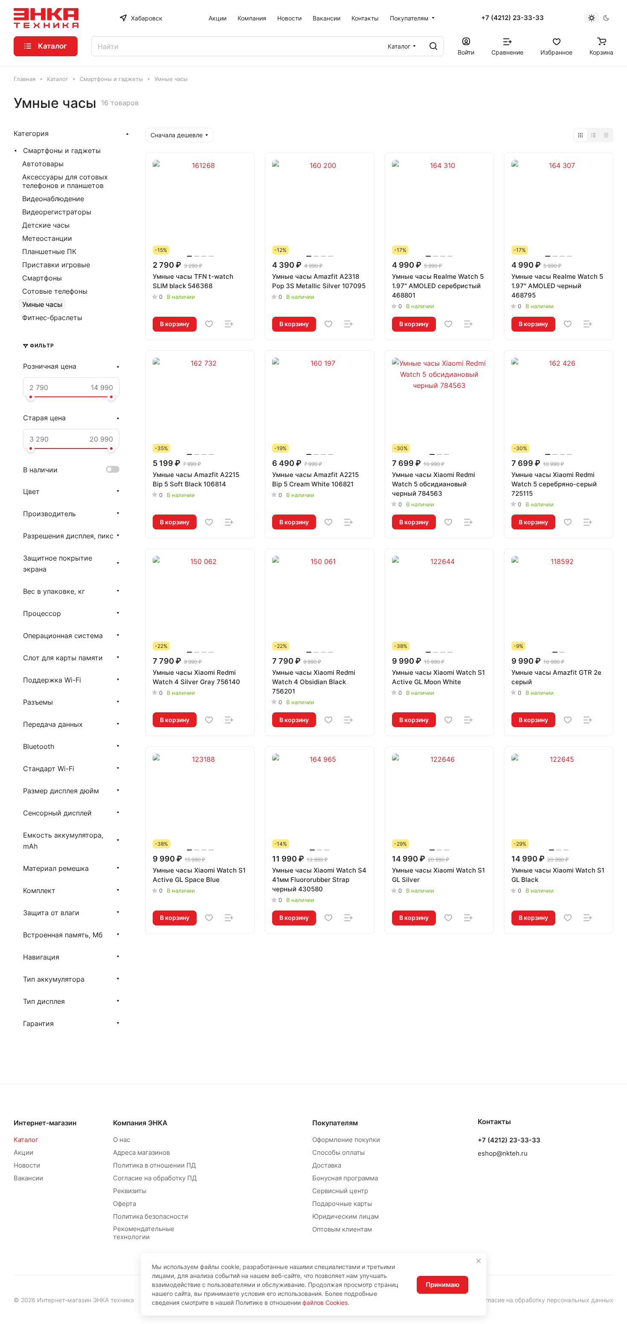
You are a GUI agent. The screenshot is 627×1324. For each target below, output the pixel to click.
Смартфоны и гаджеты (62, 150)
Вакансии (28, 1178)
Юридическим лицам (345, 1216)
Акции (23, 1152)
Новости (27, 1165)
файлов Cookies (325, 1302)
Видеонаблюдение (53, 198)
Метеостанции (47, 238)
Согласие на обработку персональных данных (545, 1300)
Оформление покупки (346, 1140)
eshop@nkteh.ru (503, 1153)
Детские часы (46, 225)
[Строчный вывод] (593, 135)
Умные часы (42, 304)
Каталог (26, 1140)
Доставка (326, 1165)
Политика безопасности (150, 1216)
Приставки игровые (56, 264)
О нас (121, 1140)
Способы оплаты (338, 1152)
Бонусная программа (345, 1178)
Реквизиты (129, 1191)
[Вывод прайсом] (606, 135)
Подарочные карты (342, 1204)
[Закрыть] (478, 1261)
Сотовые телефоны (54, 291)
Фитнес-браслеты (52, 317)
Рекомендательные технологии (143, 1233)
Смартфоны (42, 278)
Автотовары (43, 163)
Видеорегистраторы (56, 212)
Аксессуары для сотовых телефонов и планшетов (65, 181)
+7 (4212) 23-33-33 (512, 18)
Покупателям (335, 1123)
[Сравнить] (229, 324)
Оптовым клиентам (342, 1229)
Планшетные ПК (49, 251)
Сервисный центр (340, 1191)
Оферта (124, 1204)
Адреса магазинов (141, 1152)
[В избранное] (209, 324)
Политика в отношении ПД (154, 1165)
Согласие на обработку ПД (155, 1178)
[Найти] (433, 46)
